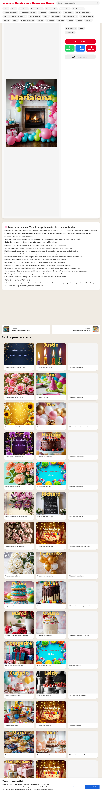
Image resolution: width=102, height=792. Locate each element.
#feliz (81, 28)
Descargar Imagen (81, 57)
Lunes (15, 20)
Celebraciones (78, 9)
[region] (51, 785)
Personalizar (60, 787)
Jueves (6, 20)
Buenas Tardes (51, 9)
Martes (40, 20)
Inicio (6, 9)
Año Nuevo (23, 9)
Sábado (79, 20)
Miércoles (50, 20)
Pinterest (91, 50)
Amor (14, 9)
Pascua (70, 20)
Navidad (61, 20)
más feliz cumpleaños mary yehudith (37, 239)
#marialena (70, 32)
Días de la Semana (10, 12)
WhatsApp (69, 50)
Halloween (56, 16)
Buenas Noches (36, 9)
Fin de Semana (34, 16)
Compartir (81, 41)
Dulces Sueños (55, 12)
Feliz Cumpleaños (82, 12)
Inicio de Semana (87, 16)
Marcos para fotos (27, 20)
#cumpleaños (71, 28)
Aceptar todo (92, 787)
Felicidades (68, 12)
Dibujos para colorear (28, 12)
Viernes (88, 20)
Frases (46, 16)
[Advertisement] (51, 307)
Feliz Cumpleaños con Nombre (15, 16)
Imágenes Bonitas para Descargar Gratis (28, 3)
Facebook (80, 50)
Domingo (42, 12)
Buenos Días (64, 9)
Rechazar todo (76, 787)
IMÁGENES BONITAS (70, 16)
